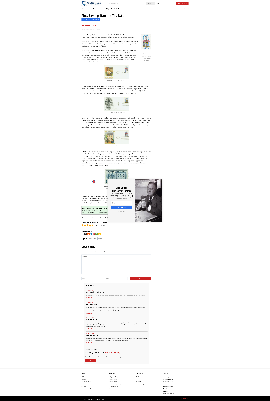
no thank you (121, 211)
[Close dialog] (94, 181)
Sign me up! (121, 207)
